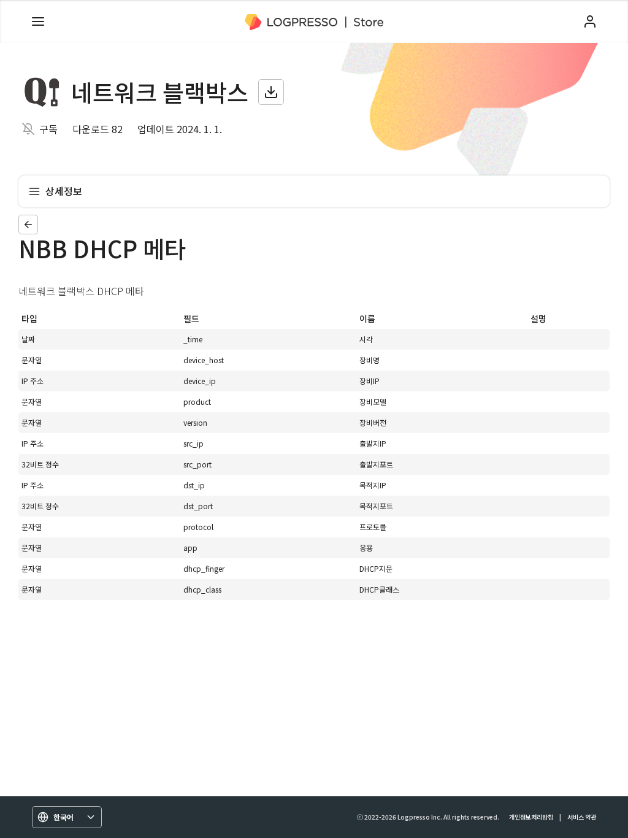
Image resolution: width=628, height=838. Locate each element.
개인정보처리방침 (531, 816)
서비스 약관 (581, 816)
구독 (48, 128)
